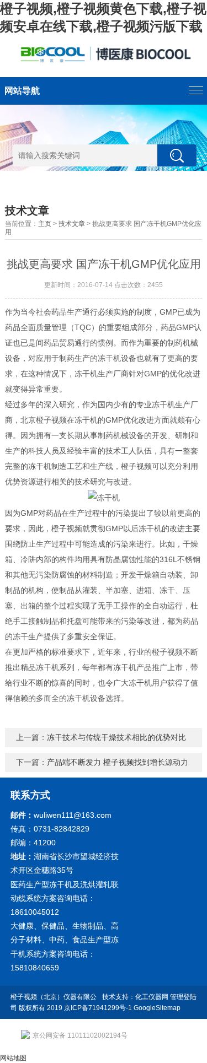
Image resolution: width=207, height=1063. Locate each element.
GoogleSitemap (157, 1008)
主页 (44, 224)
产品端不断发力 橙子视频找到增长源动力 (117, 762)
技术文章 (72, 224)
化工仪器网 (151, 997)
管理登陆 (183, 997)
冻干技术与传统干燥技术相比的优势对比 (116, 737)
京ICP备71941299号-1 (98, 1008)
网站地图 (13, 1058)
